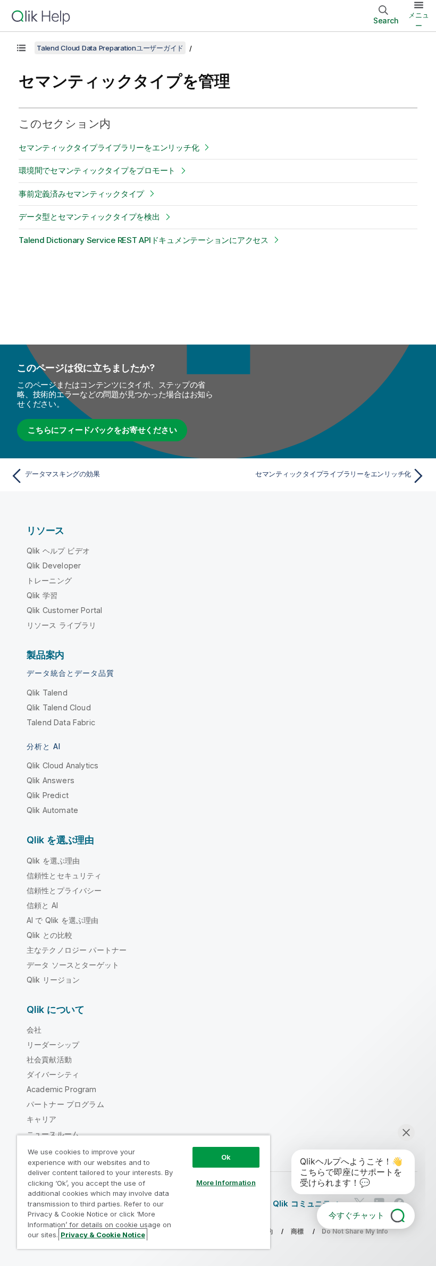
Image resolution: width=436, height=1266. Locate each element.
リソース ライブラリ (62, 625)
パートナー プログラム (65, 1104)
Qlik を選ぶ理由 (53, 860)
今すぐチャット (356, 1215)
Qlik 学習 (42, 595)
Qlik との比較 (49, 935)
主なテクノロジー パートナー (77, 949)
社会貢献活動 (49, 1059)
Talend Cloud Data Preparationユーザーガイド (110, 48)
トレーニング (49, 580)
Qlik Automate (52, 810)
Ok (226, 1157)
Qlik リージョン (53, 979)
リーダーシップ (53, 1044)
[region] (143, 1192)
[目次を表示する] (21, 48)
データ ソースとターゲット (73, 964)
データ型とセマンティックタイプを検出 (89, 217)
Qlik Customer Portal (64, 610)
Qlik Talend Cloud (59, 707)
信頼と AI (42, 905)
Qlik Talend (47, 692)
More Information (226, 1182)
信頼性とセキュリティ (64, 875)
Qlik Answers (50, 780)
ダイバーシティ (53, 1074)
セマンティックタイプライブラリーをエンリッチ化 (109, 147)
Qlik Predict (48, 795)
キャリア (42, 1119)
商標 (297, 1231)
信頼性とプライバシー (64, 890)
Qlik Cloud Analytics (62, 765)
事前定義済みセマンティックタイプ (81, 194)
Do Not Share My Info (355, 1231)
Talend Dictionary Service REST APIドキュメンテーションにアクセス (144, 240)
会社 (34, 1029)
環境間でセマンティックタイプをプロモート (97, 170)
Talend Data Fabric (61, 722)
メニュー (418, 20)
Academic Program (62, 1089)
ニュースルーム (53, 1133)
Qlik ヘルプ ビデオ (58, 550)
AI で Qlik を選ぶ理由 (62, 920)
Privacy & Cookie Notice (103, 1234)
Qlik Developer (54, 565)
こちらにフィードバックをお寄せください (102, 430)
